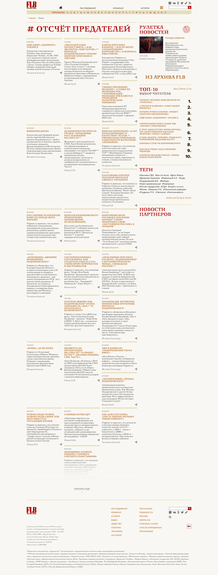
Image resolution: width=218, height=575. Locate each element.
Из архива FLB (165, 77)
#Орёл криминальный (150, 184)
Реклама (143, 516)
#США (164, 187)
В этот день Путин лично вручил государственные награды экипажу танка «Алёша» (160, 132)
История (145, 8)
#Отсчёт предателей (149, 187)
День (176, 89)
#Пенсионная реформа (174, 190)
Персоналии (145, 509)
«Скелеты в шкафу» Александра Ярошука (159, 107)
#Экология (161, 192)
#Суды (182, 178)
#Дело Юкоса (176, 175)
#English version (176, 187)
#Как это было (162, 175)
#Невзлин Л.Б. (155, 190)
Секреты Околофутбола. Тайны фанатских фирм (159, 156)
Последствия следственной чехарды (157, 150)
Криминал (118, 8)
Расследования (88, 8)
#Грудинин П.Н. (146, 192)
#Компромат (168, 184)
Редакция (146, 512)
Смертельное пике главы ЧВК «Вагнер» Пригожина (157, 125)
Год (189, 89)
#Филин (143, 190)
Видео (114, 520)
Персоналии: (58, 12)
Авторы (144, 520)
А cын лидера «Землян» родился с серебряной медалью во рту (160, 139)
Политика (116, 528)
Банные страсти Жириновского (159, 143)
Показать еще (82, 489)
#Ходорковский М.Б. (149, 181)
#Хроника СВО (146, 175)
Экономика (117, 531)
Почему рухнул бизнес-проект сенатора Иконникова (158, 113)
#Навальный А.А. (169, 178)
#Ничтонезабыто (175, 192)
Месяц (183, 89)
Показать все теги (178, 198)
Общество (116, 524)
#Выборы (164, 181)
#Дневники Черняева (149, 178)
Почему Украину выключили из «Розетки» (159, 101)
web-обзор (116, 535)
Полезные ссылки (148, 524)
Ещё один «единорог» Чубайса (158, 118)
